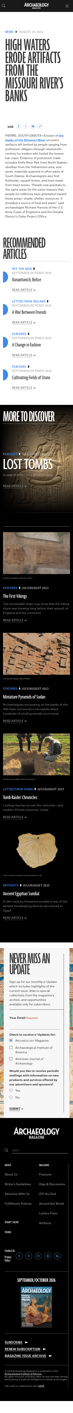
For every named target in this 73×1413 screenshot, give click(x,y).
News (9, 32)
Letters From (48, 1213)
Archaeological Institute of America (33, 1050)
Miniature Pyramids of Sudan (24, 697)
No (17, 1098)
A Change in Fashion (26, 345)
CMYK (41, 1386)
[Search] (6, 1150)
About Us (11, 1174)
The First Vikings (15, 596)
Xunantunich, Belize (26, 279)
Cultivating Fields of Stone (31, 377)
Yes (17, 1091)
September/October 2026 (36, 1280)
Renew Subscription (22, 1349)
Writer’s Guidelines (18, 1184)
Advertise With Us (17, 1194)
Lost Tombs (28, 464)
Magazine (32, 1041)
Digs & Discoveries (52, 1184)
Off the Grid (47, 1194)
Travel (8, 1232)
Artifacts (45, 1223)
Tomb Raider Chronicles (20, 797)
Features (45, 1174)
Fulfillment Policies (18, 1204)
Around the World (51, 1204)
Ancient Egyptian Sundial (21, 893)
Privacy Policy (8, 1258)
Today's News (12, 1222)
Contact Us (10, 1251)
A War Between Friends (29, 312)
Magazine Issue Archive (25, 1356)
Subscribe (13, 1342)
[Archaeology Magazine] (37, 1139)
